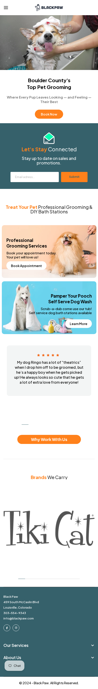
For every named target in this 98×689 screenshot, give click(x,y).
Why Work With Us (49, 439)
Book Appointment (26, 266)
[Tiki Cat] (49, 529)
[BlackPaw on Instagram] (16, 627)
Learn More (78, 324)
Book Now (49, 114)
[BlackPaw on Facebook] (6, 627)
